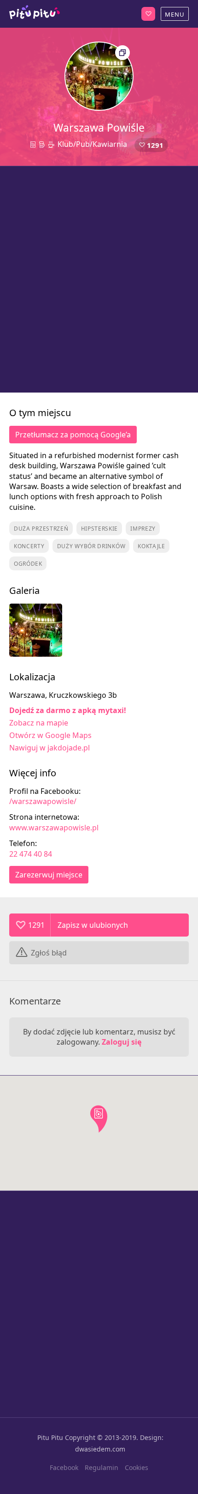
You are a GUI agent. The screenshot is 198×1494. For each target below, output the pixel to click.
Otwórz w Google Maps (50, 735)
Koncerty (29, 546)
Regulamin (101, 1467)
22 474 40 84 (30, 854)
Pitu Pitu (50, 1437)
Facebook (64, 1467)
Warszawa (34, 14)
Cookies (136, 1467)
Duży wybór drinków (91, 546)
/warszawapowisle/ (42, 801)
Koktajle (151, 546)
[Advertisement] (99, 279)
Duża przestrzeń (41, 528)
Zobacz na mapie (38, 723)
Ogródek (28, 564)
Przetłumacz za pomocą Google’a (73, 434)
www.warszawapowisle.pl (54, 828)
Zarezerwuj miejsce (48, 875)
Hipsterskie (99, 528)
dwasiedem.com (100, 1449)
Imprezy (143, 528)
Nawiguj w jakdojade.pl (49, 748)
